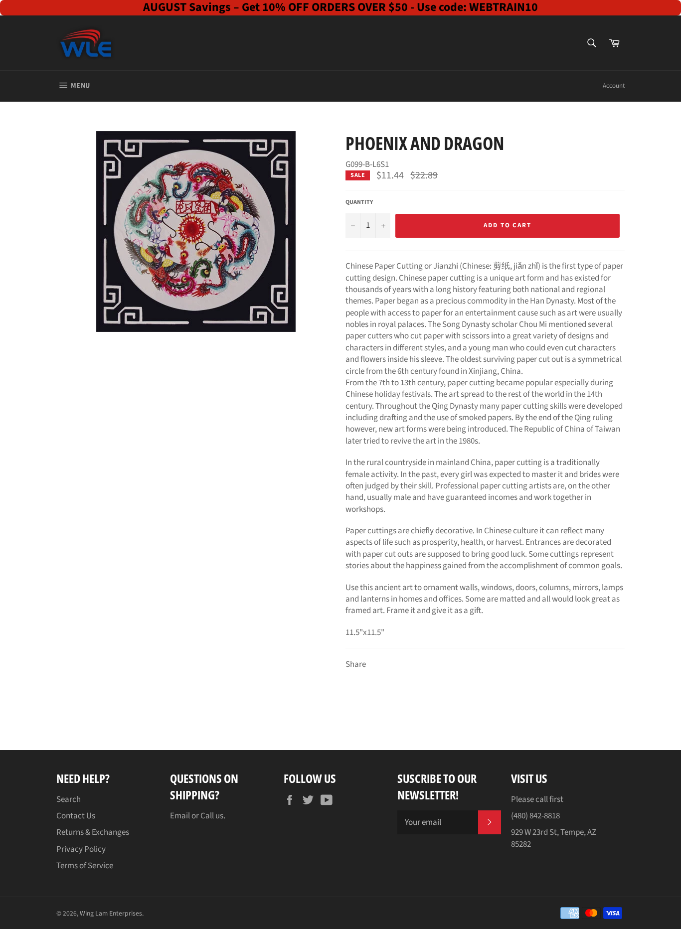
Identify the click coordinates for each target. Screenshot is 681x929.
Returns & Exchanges (92, 832)
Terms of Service (84, 866)
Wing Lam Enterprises (111, 913)
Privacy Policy (81, 849)
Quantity (359, 202)
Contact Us (75, 816)
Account (614, 85)
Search (68, 799)
